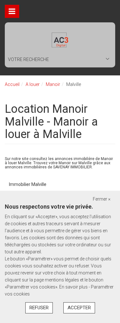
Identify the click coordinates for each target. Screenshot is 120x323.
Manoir (53, 84)
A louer (33, 84)
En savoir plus (74, 286)
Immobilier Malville (27, 184)
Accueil (12, 84)
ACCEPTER (79, 308)
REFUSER (39, 308)
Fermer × (101, 199)
